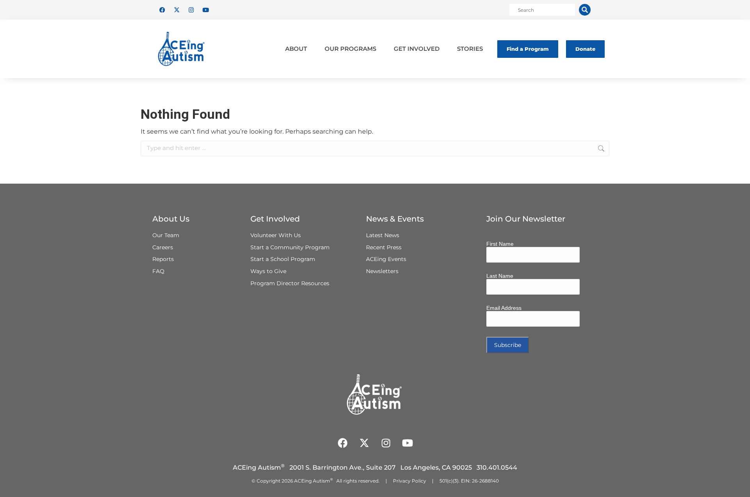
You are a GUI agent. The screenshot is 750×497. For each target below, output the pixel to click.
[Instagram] (191, 10)
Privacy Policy (409, 481)
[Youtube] (205, 10)
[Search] (585, 10)
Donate (585, 49)
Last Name (499, 276)
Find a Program (528, 49)
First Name (500, 244)
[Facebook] (162, 10)
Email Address (503, 308)
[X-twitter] (176, 10)
